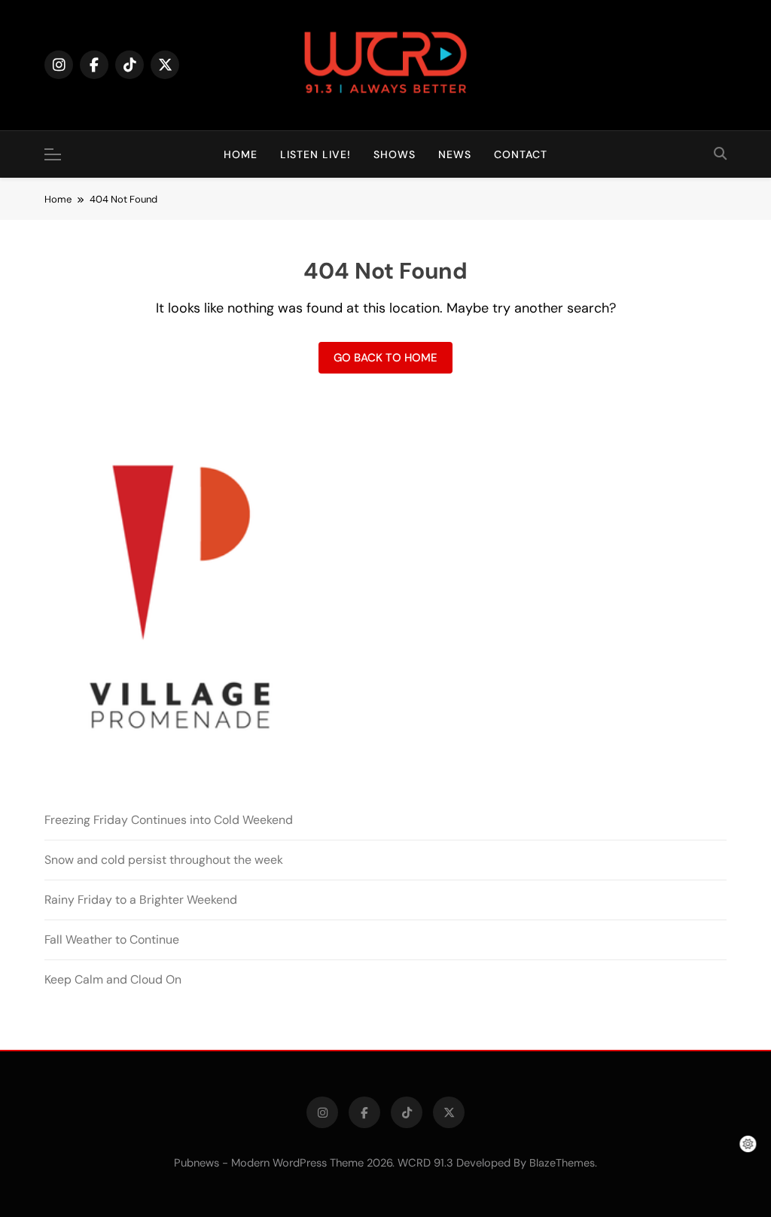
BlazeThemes (562, 1163)
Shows (394, 154)
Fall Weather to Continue (111, 939)
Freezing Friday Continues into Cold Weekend (168, 820)
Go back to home (385, 357)
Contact (520, 154)
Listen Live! (315, 154)
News (454, 154)
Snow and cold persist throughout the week (163, 860)
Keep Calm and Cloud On (112, 979)
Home (241, 154)
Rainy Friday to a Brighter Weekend (140, 899)
